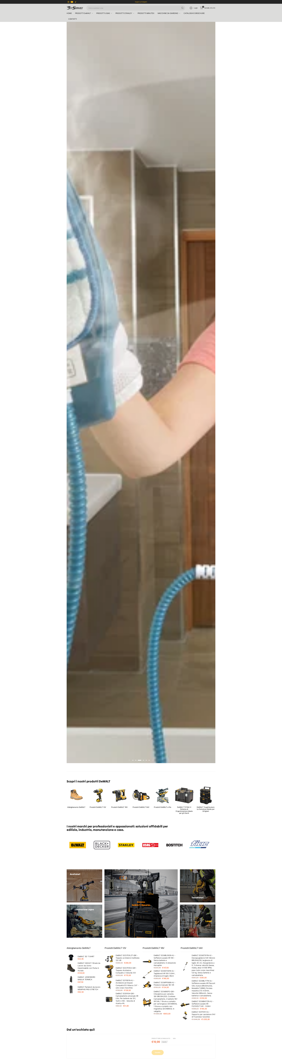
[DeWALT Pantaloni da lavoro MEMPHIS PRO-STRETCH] (71, 989)
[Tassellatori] (197, 885)
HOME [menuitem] (69, 13)
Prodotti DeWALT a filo (162, 807)
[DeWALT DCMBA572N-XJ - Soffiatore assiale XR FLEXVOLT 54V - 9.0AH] (185, 1005)
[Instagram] (68, 2)
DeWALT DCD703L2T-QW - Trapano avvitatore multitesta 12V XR (127, 957)
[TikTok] (75, 2)
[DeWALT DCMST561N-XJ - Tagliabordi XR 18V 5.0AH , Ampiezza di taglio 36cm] (147, 974)
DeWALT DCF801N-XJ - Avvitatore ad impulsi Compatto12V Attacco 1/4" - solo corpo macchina (127, 984)
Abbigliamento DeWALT (76, 807)
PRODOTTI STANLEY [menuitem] (123, 13)
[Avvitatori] (84, 885)
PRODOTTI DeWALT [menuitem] (83, 13)
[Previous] (66, 799)
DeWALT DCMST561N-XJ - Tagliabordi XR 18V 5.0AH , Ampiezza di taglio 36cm (164, 973)
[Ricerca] (182, 7)
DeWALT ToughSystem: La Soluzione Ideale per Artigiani (206, 809)
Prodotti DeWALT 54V (141, 807)
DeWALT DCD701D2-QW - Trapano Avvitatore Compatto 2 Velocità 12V (126, 970)
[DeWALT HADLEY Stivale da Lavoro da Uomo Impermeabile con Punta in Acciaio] (71, 967)
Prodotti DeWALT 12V (98, 807)
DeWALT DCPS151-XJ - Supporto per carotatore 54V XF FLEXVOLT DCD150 (203, 1014)
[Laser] (197, 921)
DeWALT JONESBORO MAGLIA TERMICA (86, 978)
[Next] (215, 799)
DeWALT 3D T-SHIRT (86, 956)
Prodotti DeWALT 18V (119, 807)
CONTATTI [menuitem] (72, 19)
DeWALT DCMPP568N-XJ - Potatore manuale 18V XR (164, 983)
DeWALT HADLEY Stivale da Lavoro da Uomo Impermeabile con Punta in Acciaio (89, 967)
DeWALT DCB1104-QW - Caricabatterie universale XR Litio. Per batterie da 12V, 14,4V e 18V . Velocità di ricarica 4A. (127, 998)
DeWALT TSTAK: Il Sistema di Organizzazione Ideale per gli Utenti (184, 810)
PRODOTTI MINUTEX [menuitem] (146, 13)
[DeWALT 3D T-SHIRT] (71, 957)
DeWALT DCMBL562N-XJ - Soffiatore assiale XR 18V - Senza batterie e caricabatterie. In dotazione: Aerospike (165, 960)
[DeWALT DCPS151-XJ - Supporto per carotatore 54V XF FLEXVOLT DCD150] (185, 1015)
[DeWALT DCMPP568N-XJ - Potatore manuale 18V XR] (147, 984)
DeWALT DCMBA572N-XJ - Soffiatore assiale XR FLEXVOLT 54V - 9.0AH (202, 1003)
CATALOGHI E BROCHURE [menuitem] (194, 13)
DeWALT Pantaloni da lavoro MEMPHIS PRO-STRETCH (89, 988)
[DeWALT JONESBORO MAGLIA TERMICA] (71, 979)
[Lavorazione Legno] (84, 921)
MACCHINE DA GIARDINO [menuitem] (168, 13)
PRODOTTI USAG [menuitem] (103, 13)
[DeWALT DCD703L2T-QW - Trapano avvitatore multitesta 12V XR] (109, 958)
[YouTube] (72, 2)
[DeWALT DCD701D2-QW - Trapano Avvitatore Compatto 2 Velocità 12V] (109, 971)
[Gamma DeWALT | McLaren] (141, 903)
